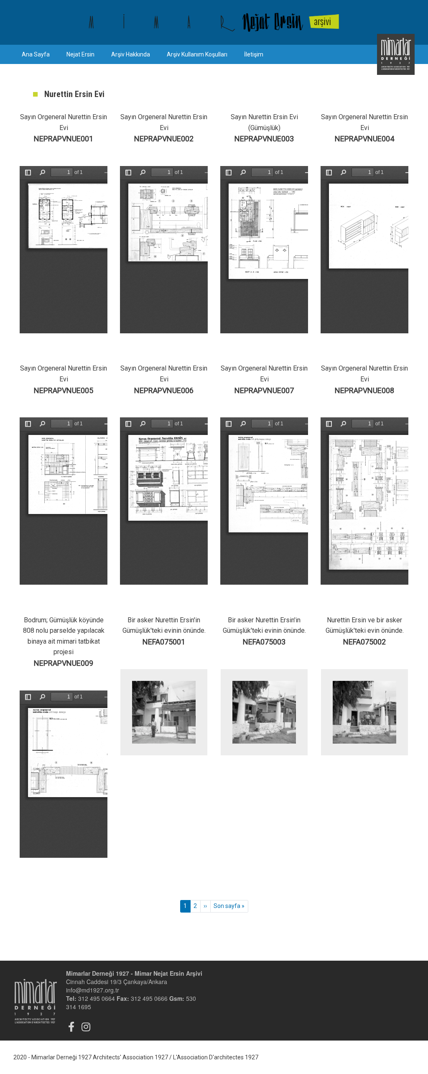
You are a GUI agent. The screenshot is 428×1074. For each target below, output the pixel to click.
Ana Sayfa (36, 54)
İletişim (253, 54)
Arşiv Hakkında (130, 54)
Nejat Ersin (80, 54)
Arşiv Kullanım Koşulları (197, 54)
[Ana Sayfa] (214, 22)
